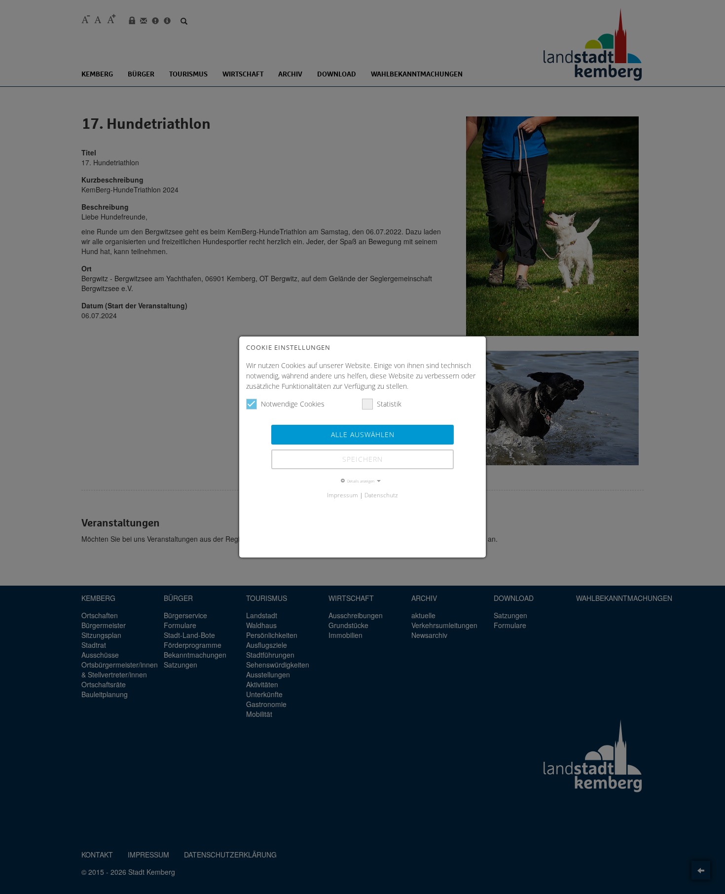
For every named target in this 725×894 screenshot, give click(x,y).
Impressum (342, 495)
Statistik (389, 404)
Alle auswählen (363, 434)
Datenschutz (381, 495)
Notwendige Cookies (293, 404)
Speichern (362, 459)
